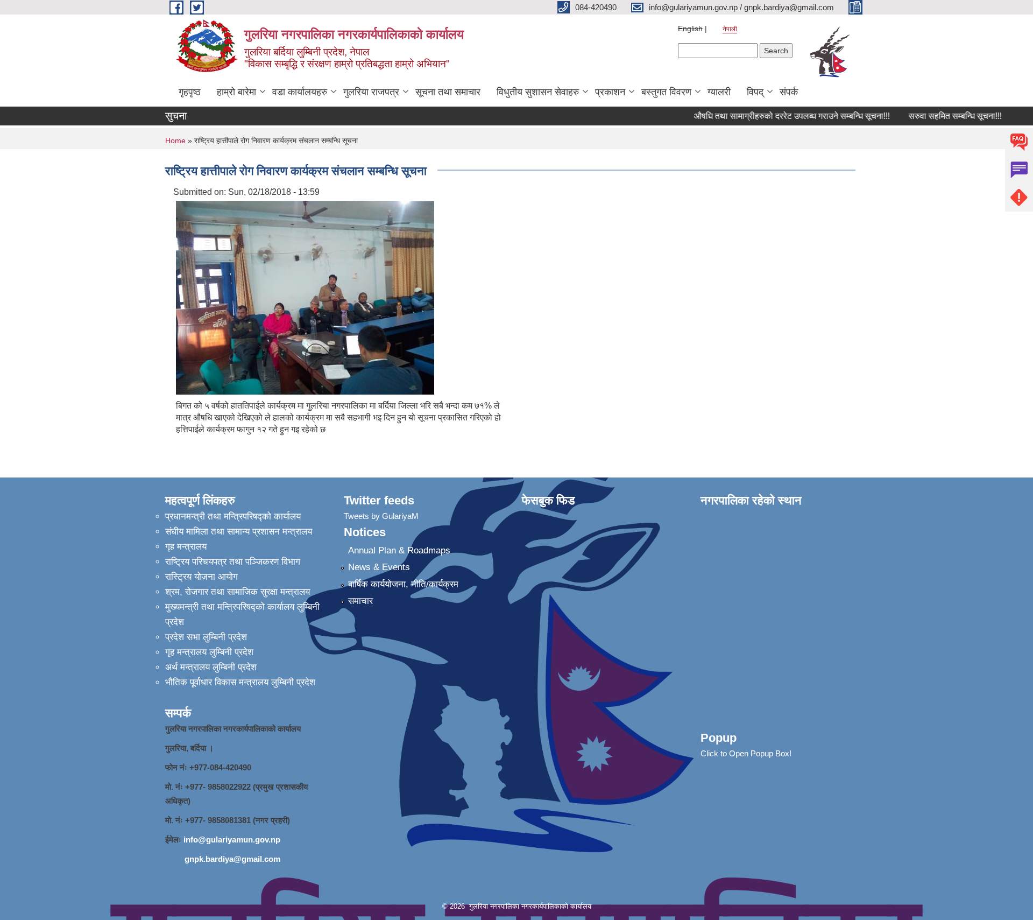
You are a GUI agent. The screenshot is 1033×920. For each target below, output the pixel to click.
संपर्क (789, 92)
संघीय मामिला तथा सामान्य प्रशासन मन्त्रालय (238, 531)
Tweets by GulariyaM (381, 516)
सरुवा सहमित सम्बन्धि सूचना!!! (943, 116)
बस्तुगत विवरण (666, 92)
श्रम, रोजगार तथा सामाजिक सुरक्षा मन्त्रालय (237, 592)
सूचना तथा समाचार (447, 92)
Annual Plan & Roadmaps (399, 550)
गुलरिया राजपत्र (371, 92)
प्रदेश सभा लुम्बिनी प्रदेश (206, 637)
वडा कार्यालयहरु (299, 92)
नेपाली (730, 29)
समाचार (360, 601)
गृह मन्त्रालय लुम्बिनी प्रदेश (209, 652)
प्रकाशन (610, 92)
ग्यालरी (719, 92)
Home (175, 140)
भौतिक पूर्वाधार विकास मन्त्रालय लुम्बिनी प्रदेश (240, 682)
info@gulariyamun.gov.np (231, 839)
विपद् (755, 92)
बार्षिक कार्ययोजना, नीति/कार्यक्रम (403, 584)
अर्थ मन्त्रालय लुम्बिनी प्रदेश (211, 667)
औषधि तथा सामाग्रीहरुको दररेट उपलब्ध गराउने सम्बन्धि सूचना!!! (780, 116)
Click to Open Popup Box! (746, 753)
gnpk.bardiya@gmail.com (232, 858)
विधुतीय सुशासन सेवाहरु (538, 92)
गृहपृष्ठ (190, 92)
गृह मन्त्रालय (186, 547)
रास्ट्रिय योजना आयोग (201, 577)
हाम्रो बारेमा (236, 92)
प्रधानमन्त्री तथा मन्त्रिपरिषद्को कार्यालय (233, 516)
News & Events (379, 567)
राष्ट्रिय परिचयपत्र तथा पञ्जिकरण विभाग (232, 562)
